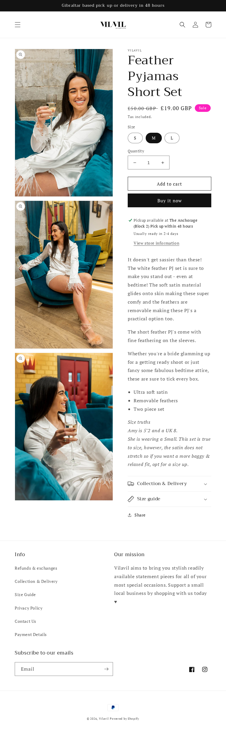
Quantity (136, 151)
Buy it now (169, 200)
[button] (17, 24)
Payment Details (31, 634)
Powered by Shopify (124, 719)
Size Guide (25, 594)
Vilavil (104, 719)
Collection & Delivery (36, 581)
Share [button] (140, 515)
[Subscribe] (106, 669)
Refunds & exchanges (36, 568)
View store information (156, 243)
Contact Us (25, 621)
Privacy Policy (28, 608)
